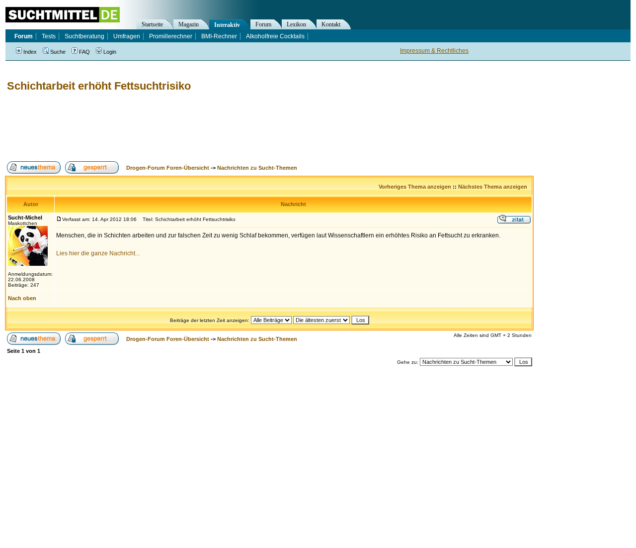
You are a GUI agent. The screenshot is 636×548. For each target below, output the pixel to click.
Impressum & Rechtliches (434, 50)
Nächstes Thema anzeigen (492, 187)
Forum (263, 24)
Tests (49, 36)
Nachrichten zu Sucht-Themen (257, 168)
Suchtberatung (84, 36)
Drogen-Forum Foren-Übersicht (167, 168)
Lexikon (296, 24)
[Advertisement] (186, 127)
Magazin (188, 24)
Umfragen (126, 36)
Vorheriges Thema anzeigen (415, 187)
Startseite (152, 24)
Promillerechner (170, 36)
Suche (58, 52)
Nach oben (22, 298)
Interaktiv (227, 24)
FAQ (84, 52)
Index (30, 52)
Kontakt (330, 24)
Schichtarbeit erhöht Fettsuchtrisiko (99, 86)
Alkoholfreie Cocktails (275, 36)
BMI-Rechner (219, 36)
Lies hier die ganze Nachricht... (98, 253)
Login (109, 52)
